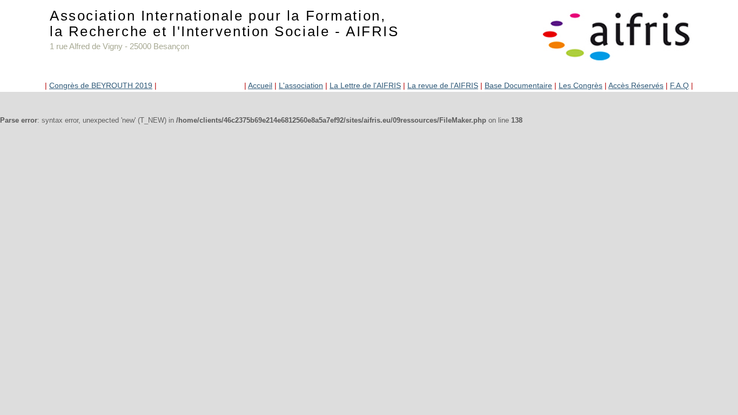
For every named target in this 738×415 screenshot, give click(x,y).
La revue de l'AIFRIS (442, 85)
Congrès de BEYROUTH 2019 (100, 85)
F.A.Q (679, 85)
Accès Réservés (635, 85)
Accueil (260, 85)
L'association (301, 85)
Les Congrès (580, 85)
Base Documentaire (518, 85)
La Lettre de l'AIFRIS (365, 85)
